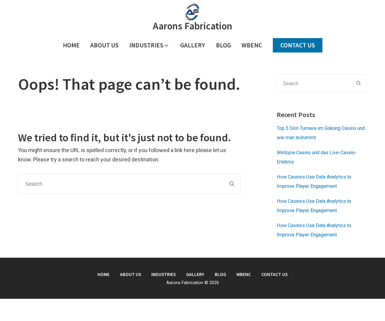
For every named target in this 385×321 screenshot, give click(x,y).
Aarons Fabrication (192, 26)
